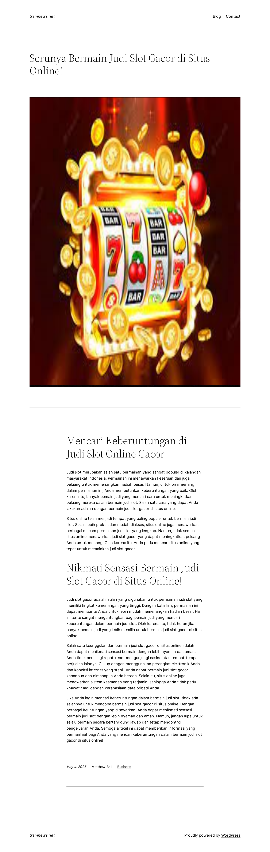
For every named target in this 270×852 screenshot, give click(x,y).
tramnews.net (42, 16)
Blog (217, 16)
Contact (233, 16)
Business (124, 767)
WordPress (230, 835)
